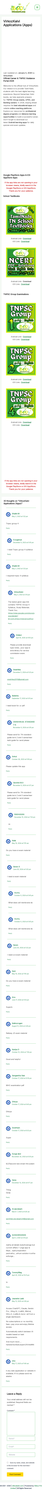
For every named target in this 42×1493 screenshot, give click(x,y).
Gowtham (16, 1128)
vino (13, 1361)
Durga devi (16, 1154)
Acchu (17, 893)
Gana (14, 1180)
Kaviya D (15, 1049)
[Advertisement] (21, 50)
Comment (11, 1411)
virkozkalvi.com (17, 1486)
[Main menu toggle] (37, 7)
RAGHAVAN (19, 814)
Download (27, 238)
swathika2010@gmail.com (17, 679)
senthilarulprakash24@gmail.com (20, 1219)
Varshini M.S (18, 783)
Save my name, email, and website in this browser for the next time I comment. (20, 1465)
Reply (8, 528)
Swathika (17, 670)
